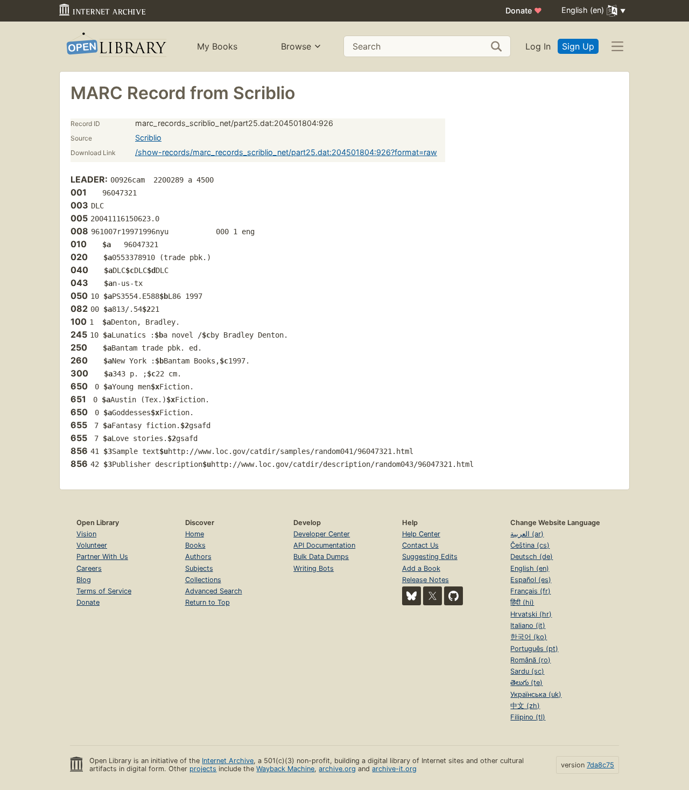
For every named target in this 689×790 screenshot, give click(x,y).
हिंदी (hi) (522, 602)
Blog (83, 580)
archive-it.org (394, 769)
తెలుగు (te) (526, 683)
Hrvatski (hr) (531, 614)
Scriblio (148, 137)
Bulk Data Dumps (321, 557)
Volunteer (91, 545)
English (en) (529, 568)
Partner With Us (102, 557)
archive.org (337, 769)
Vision (86, 534)
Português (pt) (534, 649)
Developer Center (321, 534)
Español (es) (530, 580)
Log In (538, 46)
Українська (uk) (535, 694)
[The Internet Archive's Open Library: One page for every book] (115, 46)
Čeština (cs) (530, 545)
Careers (89, 568)
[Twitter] (432, 595)
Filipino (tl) (527, 717)
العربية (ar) (527, 534)
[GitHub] (453, 595)
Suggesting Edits (430, 557)
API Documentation (324, 545)
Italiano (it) (527, 625)
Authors (198, 557)
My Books (217, 46)
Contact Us (420, 545)
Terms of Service (103, 591)
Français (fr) (530, 591)
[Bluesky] (411, 595)
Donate (523, 10)
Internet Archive (228, 761)
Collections (203, 580)
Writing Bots (313, 568)
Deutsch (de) (531, 557)
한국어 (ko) (528, 637)
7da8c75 (600, 765)
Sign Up (578, 46)
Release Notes (425, 580)
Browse (296, 46)
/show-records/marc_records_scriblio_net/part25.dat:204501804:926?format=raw (286, 152)
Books (195, 545)
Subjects (199, 568)
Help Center (421, 534)
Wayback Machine (285, 769)
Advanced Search (213, 591)
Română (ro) (530, 660)
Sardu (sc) (527, 671)
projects (202, 769)
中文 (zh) (525, 706)
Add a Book (421, 568)
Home (194, 534)
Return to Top (207, 602)
